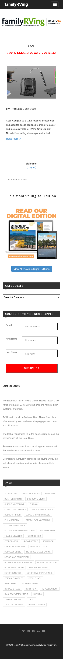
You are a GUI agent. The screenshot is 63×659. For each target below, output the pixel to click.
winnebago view (37, 604)
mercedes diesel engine (38, 552)
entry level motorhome (38, 520)
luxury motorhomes (15, 546)
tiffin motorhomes (14, 599)
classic (33, 504)
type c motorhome (14, 604)
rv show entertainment (16, 594)
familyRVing (16, 4)
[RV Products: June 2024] (31, 82)
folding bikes (34, 536)
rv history (31, 589)
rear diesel (10, 583)
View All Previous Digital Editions (32, 269)
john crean (48, 541)
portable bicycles (14, 578)
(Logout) (31, 167)
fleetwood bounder (15, 525)
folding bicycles (13, 536)
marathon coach (38, 546)
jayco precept (30, 541)
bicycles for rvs (31, 493)
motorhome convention (17, 557)
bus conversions (36, 499)
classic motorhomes (15, 509)
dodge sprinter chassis (38, 515)
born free (50, 493)
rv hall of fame (12, 589)
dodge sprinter (12, 515)
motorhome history (47, 562)
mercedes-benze (13, 552)
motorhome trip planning (39, 573)
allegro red (11, 493)
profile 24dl (35, 578)
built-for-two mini (13, 499)
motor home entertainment (18, 562)
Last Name (11, 352)
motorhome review (14, 567)
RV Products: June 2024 (21, 109)
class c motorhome (14, 504)
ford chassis (11, 541)
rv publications (50, 589)
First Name (11, 338)
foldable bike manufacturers (20, 530)
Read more (12, 138)
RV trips (37, 594)
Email (9, 325)
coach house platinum (42, 509)
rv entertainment (30, 583)
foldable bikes (47, 530)
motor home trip (13, 573)
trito (31, 599)
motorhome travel (38, 567)
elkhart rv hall (13, 520)
